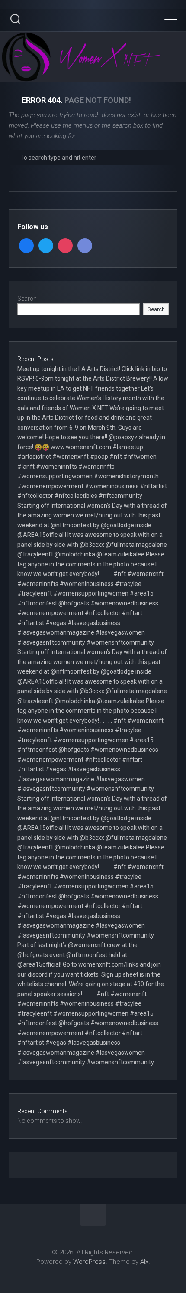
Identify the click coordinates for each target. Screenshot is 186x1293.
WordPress (89, 1262)
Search (27, 298)
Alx (144, 1262)
